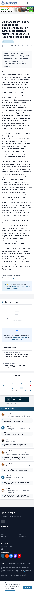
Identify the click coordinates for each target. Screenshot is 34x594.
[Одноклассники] (7, 556)
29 (30, 390)
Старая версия (22, 536)
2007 (15, 16)
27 (21, 390)
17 (8, 388)
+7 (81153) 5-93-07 (8, 546)
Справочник (4, 532)
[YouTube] (19, 556)
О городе (20, 534)
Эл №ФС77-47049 (26, 571)
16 (3, 388)
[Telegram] (11, 556)
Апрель (20, 16)
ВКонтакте (25, 286)
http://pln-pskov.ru (13, 278)
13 (21, 385)
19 (16, 388)
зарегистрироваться (20, 337)
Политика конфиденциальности (24, 577)
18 (12, 388)
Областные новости (8, 41)
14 (25, 385)
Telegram (14, 286)
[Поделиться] (31, 46)
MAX (19, 286)
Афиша (3, 534)
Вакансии (3, 536)
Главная (3, 16)
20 (24, 16)
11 (12, 385)
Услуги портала (22, 529)
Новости (9, 16)
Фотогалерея (21, 532)
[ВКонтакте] (2, 556)
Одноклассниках (12, 288)
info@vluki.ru (6, 549)
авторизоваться (17, 339)
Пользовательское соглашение (8, 577)
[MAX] (15, 556)
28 (26, 390)
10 (8, 385)
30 (3, 392)
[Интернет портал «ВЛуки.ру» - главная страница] (9, 3)
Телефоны (4, 538)
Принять (28, 587)
